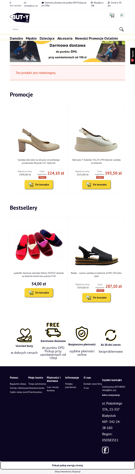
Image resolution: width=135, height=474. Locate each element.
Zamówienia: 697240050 (113, 386)
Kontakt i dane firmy (93, 384)
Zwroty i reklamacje (19, 388)
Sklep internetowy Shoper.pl (68, 471)
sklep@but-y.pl (31, 5)
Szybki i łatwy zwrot (19, 392)
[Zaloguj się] (122, 15)
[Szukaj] (121, 29)
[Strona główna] (20, 18)
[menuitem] (18, 39)
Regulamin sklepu (18, 384)
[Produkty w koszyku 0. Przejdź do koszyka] (112, 15)
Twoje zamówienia (37, 384)
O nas (86, 388)
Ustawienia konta (36, 388)
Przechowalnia (35, 392)
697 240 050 (15, 5)
